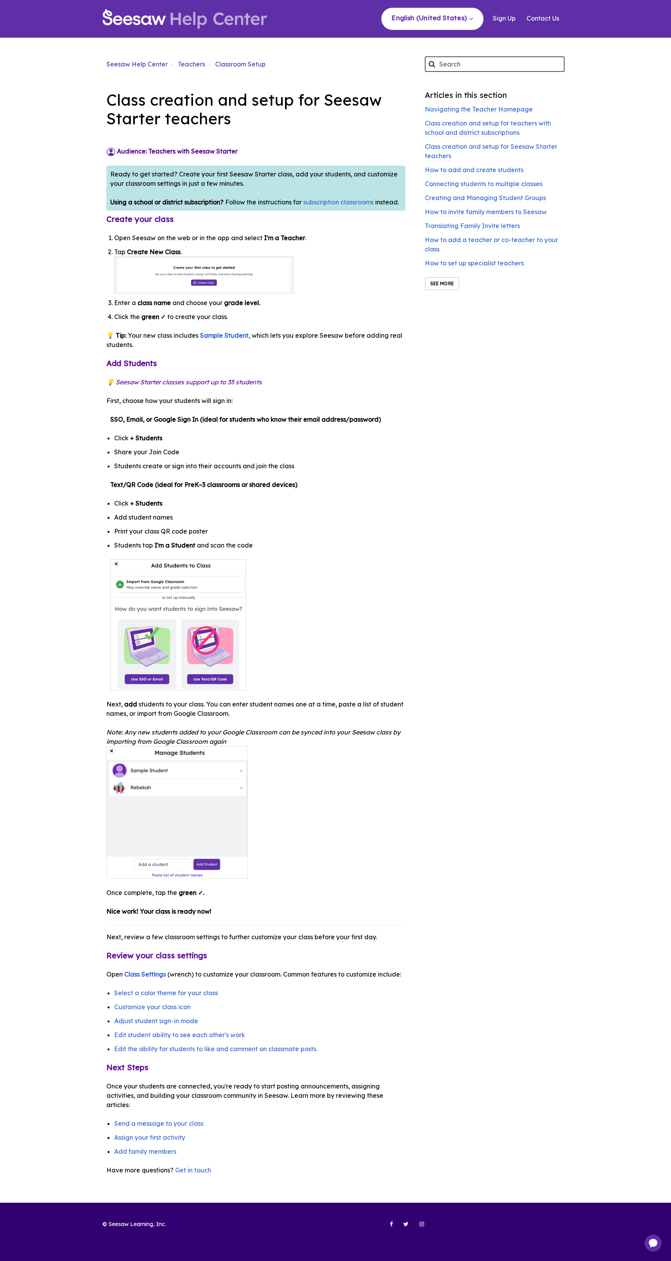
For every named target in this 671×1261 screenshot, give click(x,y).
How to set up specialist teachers (474, 263)
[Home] (185, 19)
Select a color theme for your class (166, 993)
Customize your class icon (152, 1007)
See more (442, 283)
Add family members (145, 1151)
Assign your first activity (149, 1137)
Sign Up (504, 18)
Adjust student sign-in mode (156, 1021)
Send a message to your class (158, 1123)
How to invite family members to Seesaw (486, 212)
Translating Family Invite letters (472, 226)
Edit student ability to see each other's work (179, 1035)
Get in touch (193, 1170)
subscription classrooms (339, 202)
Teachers (191, 64)
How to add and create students (474, 170)
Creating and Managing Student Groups (485, 198)
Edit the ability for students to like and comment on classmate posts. (215, 1049)
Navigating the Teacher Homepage (479, 109)
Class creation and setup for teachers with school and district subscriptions (488, 127)
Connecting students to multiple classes (483, 184)
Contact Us (543, 18)
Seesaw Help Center (137, 64)
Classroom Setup (240, 64)
